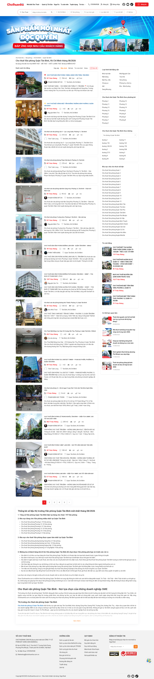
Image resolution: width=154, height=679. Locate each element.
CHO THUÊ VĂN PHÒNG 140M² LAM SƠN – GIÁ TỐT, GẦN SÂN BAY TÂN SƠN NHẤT (68, 446)
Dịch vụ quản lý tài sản (66, 640)
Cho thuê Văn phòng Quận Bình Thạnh (114, 221)
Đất (103, 86)
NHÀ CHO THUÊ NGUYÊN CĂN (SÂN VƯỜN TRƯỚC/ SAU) (123, 276)
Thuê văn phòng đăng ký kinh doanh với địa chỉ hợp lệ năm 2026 (122, 365)
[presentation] (4, 35)
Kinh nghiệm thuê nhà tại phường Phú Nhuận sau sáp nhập (124, 353)
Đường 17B (123, 146)
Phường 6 (122, 117)
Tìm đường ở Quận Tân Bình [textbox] (111, 135)
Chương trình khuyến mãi (67, 658)
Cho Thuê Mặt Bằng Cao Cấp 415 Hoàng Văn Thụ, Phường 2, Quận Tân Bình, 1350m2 (70, 331)
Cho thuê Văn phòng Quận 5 (111, 181)
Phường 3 (105, 113)
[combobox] (119, 135)
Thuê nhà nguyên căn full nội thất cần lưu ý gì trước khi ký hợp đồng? (124, 319)
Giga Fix (56, 4)
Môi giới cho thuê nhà (91, 640)
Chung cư (105, 83)
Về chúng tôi (63, 652)
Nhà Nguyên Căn (124, 73)
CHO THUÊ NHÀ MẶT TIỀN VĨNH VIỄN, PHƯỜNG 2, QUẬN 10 (123, 287)
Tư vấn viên (65, 4)
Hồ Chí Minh (37, 58)
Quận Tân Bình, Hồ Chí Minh (74, 252)
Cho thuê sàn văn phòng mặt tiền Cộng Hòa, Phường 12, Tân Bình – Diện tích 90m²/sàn (67, 189)
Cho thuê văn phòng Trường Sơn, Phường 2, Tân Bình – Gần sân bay (65, 217)
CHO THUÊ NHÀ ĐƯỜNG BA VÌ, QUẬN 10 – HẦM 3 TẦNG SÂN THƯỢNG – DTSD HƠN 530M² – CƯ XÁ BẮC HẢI (123, 263)
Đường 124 (123, 143)
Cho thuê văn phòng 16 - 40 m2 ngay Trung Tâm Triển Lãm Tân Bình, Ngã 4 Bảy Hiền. (68, 389)
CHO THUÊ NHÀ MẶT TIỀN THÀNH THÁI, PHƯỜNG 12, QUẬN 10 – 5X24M (124, 298)
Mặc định (64, 68)
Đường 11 (122, 140)
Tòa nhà (122, 77)
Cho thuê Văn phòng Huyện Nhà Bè (113, 235)
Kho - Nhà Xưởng (124, 86)
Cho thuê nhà (20, 58)
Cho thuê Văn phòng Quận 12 (111, 201)
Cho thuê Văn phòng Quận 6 (111, 184)
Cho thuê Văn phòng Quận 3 (111, 176)
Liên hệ (61, 667)
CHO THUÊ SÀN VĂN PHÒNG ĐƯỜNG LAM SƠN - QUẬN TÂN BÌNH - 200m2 (67, 245)
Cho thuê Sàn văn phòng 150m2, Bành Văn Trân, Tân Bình (68, 75)
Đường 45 (122, 155)
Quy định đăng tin (90, 643)
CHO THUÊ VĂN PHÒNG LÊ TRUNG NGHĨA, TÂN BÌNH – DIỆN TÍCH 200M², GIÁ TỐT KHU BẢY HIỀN (68, 417)
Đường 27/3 (106, 152)
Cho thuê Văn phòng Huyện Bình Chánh (115, 224)
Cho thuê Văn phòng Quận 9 (111, 193)
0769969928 (31, 651)
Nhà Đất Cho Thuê (33, 4)
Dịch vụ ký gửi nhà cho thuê (68, 649)
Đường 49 (105, 159)
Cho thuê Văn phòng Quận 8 (111, 190)
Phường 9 (105, 123)
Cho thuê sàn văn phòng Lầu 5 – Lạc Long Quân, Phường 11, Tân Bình (65, 131)
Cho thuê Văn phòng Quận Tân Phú (113, 210)
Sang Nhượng (106, 89)
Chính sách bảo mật (90, 652)
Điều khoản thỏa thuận (91, 649)
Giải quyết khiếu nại (90, 655)
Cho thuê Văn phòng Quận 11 (111, 198)
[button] (73, 50)
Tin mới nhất (78, 68)
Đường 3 (122, 152)
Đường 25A (123, 149)
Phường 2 (122, 110)
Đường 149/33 (107, 146)
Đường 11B (105, 143)
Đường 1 (105, 140)
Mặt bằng (105, 77)
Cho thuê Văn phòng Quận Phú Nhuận (114, 215)
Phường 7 (105, 120)
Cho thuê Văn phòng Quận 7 (111, 187)
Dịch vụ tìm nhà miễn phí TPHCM (70, 646)
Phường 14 (123, 107)
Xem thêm (77, 621)
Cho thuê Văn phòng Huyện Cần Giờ (113, 227)
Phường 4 (122, 113)
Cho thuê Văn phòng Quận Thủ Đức (113, 207)
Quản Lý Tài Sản (47, 4)
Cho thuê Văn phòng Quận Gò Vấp (113, 218)
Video (86, 68)
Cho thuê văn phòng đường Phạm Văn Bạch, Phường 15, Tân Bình (64, 160)
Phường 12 (123, 104)
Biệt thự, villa (106, 80)
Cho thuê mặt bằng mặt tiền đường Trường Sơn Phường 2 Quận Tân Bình (68, 104)
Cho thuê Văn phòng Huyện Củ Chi (113, 229)
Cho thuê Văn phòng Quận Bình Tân (114, 204)
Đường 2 (105, 149)
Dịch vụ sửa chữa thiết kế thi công (70, 643)
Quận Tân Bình (47, 58)
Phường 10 (123, 101)
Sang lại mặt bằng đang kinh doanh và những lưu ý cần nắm (123, 342)
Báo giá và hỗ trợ (64, 655)
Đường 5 (122, 159)
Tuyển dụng (74, 4)
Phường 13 (105, 107)
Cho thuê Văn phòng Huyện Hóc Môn (114, 232)
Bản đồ (95, 68)
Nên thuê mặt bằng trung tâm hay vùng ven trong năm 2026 (124, 331)
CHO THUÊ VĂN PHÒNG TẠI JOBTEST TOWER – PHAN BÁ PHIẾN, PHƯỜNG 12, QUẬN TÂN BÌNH (69, 360)
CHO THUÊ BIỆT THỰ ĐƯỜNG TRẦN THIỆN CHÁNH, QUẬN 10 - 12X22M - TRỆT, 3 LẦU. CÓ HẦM (123, 249)
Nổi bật (70, 68)
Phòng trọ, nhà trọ (125, 83)
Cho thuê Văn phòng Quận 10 (111, 196)
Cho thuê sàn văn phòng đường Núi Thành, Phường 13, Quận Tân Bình (65, 302)
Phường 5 (105, 117)
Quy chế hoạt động (90, 646)
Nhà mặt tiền (106, 73)
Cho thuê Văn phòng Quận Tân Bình (114, 212)
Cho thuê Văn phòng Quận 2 (111, 173)
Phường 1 (105, 101)
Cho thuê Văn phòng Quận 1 (111, 170)
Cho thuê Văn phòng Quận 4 (111, 179)
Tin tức (81, 4)
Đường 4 (105, 155)
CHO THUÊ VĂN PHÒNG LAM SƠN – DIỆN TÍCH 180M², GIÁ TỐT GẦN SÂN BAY (69, 473)
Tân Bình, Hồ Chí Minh (74, 82)
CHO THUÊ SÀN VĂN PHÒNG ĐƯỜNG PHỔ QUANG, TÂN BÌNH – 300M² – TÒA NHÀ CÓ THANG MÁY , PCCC (68, 275)
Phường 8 (122, 120)
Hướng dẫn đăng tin (65, 661)
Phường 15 (105, 110)
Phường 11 (105, 104)
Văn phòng (28, 58)
